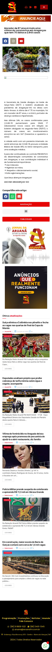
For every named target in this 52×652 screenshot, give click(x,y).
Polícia (7, 447)
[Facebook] (5, 41)
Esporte (7, 336)
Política (7, 392)
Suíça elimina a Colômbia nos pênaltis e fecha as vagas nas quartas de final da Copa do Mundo (25, 325)
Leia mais (8, 369)
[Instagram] (13, 41)
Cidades (7, 553)
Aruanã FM (8, 331)
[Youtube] (21, 41)
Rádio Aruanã (9, 442)
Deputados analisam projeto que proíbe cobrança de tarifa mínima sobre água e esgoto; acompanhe (22, 381)
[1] (45, 647)
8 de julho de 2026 (22, 331)
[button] (6, 196)
